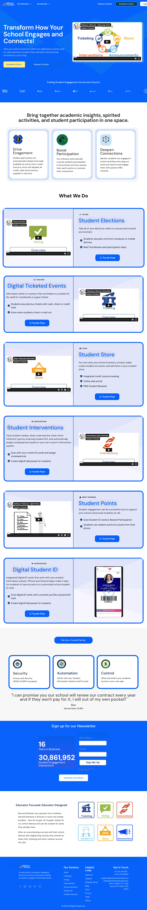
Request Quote (91, 882)
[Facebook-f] (20, 886)
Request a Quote (105, 4)
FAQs (87, 897)
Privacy (88, 893)
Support (88, 878)
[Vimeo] (30, 886)
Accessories (42, 4)
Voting (66, 879)
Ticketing (67, 876)
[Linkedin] (39, 886)
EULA (87, 889)
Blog (87, 886)
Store (66, 872)
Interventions (69, 883)
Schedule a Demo (126, 4)
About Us (89, 875)
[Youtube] (35, 886)
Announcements (70, 887)
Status (88, 900)
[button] (108, 592)
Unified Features (71, 894)
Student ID (68, 890)
